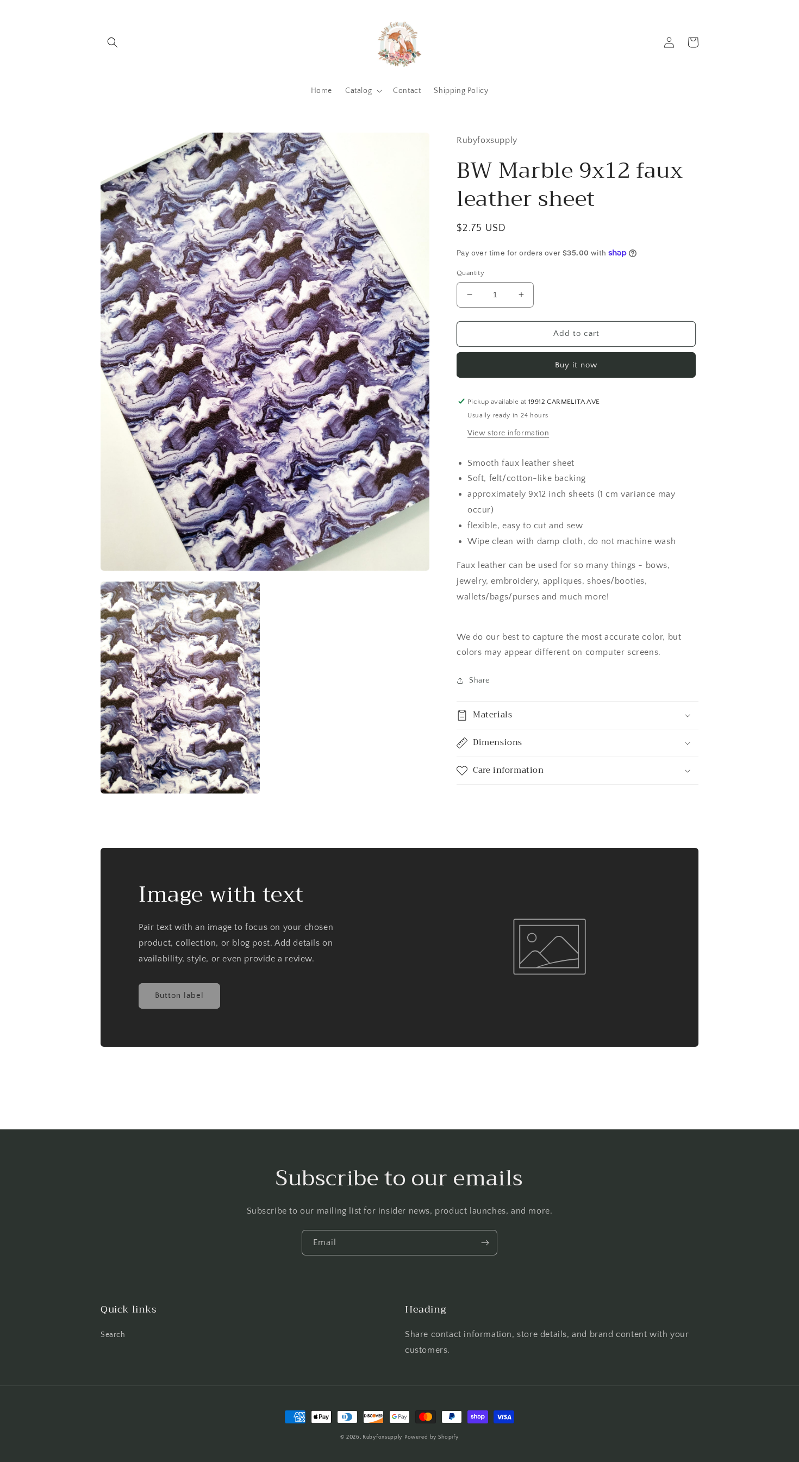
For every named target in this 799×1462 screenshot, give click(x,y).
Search (113, 1334)
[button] (112, 42)
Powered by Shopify (431, 1437)
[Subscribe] (485, 1242)
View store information (508, 432)
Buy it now (576, 364)
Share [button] (479, 680)
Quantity (470, 273)
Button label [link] (179, 995)
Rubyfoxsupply (382, 1437)
